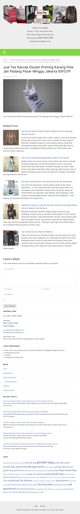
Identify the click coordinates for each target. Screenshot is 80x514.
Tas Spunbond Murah (25, 489)
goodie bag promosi (64, 467)
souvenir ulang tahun (53, 477)
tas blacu (72, 477)
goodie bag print (49, 467)
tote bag (11, 492)
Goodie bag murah (33, 466)
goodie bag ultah (43, 470)
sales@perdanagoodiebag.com (13, 332)
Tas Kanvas (25, 480)
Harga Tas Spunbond (36, 474)
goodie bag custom (61, 463)
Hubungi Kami (8, 373)
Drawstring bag (29, 463)
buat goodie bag (7, 463)
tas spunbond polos (58, 489)
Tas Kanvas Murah (50, 481)
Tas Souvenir (45, 484)
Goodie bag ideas (11, 382)
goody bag (53, 470)
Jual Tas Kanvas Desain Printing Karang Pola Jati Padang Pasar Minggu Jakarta (30, 444)
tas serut (22, 485)
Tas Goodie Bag (11, 480)
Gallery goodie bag (9, 377)
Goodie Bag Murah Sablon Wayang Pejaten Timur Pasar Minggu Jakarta (27, 433)
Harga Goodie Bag (67, 470)
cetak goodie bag (18, 463)
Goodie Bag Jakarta (13, 466)
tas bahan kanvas (64, 477)
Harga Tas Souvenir (20, 474)
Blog (36, 506)
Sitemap (42, 506)
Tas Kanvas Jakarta (38, 481)
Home (5, 369)
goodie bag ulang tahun (30, 470)
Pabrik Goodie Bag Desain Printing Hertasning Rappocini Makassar (25, 412)
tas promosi (62, 480)
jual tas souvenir (69, 474)
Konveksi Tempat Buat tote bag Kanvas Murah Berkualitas (46, 181)
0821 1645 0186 (45, 38)
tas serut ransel (31, 485)
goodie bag (45, 462)
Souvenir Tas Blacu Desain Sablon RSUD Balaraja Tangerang (23, 422)
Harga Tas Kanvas (8, 474)
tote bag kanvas (21, 492)
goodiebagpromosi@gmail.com (40, 41)
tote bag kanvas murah (36, 492)
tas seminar (13, 485)
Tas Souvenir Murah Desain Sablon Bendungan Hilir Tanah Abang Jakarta (28, 401)
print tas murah (34, 477)
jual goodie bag (54, 473)
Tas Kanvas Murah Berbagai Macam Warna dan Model (45, 158)
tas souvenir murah (60, 485)
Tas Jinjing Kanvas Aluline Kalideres (36, 232)
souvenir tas (43, 477)
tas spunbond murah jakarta (43, 489)
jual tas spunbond (10, 477)
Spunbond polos (8, 390)
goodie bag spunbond (12, 470)
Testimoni (6, 386)
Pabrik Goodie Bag (24, 477)
